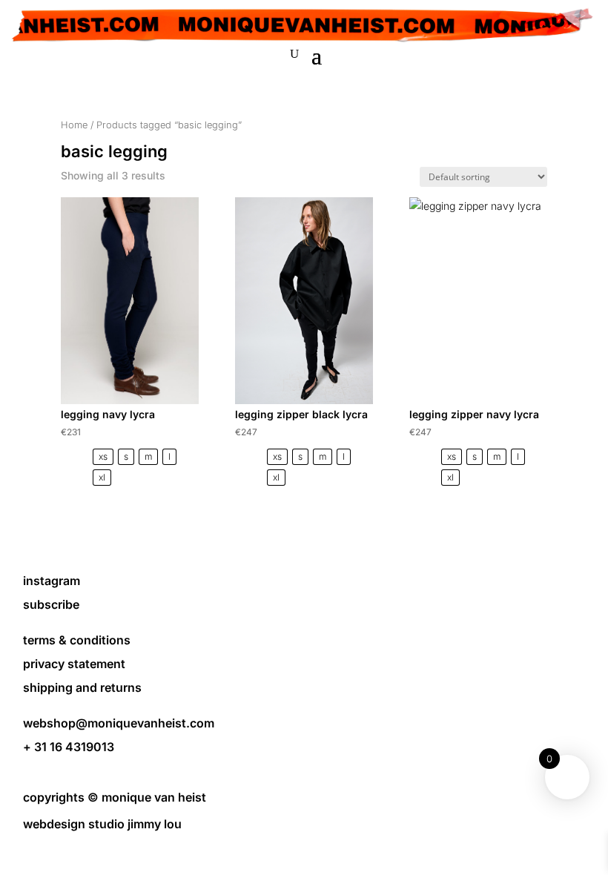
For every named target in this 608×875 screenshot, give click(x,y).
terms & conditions (76, 640)
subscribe (51, 604)
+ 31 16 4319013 (68, 746)
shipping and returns (82, 687)
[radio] (103, 456)
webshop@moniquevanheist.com (118, 723)
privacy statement (74, 663)
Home (74, 125)
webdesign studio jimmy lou (102, 823)
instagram (51, 580)
